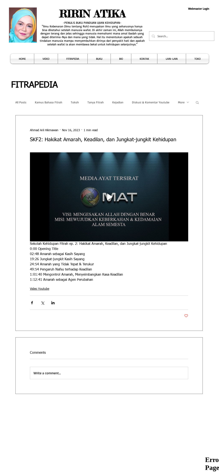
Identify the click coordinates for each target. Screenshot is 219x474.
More (181, 102)
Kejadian (117, 102)
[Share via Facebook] (32, 303)
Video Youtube (39, 288)
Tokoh (75, 102)
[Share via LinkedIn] (53, 303)
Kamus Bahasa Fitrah (48, 102)
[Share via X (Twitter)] (42, 303)
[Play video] (109, 196)
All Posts (20, 102)
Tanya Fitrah (95, 102)
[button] (46, 59)
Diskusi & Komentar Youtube (150, 102)
